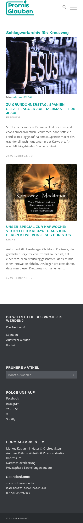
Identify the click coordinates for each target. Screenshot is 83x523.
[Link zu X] (62, 518)
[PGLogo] (34, 7)
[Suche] (62, 7)
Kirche (10, 239)
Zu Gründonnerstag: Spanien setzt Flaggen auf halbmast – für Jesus (40, 109)
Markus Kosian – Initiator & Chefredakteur (34, 448)
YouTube (12, 409)
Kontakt (11, 345)
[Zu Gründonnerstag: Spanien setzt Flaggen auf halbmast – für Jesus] (41, 65)
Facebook (12, 398)
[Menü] (71, 7)
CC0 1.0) (28, 96)
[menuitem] (62, 7)
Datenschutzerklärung (20, 463)
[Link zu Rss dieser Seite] (74, 518)
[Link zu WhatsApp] (68, 518)
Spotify (10, 419)
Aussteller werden (18, 340)
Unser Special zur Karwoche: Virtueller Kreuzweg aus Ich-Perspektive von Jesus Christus (38, 231)
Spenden (12, 334)
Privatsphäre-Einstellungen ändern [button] (29, 467)
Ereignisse (13, 117)
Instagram (12, 403)
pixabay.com (17, 96)
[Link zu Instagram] (51, 518)
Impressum (13, 458)
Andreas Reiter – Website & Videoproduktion (35, 453)
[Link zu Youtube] (56, 518)
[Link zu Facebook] (45, 518)
